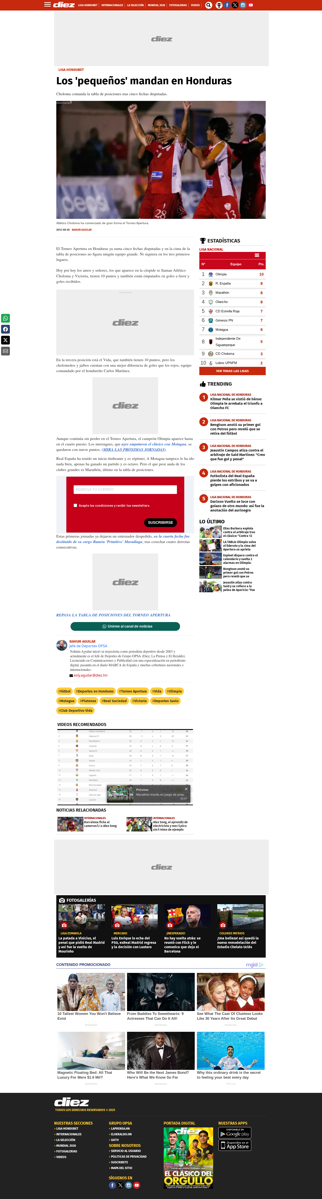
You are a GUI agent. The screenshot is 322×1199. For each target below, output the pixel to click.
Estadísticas (223, 241)
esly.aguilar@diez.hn (91, 675)
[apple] (243, 1145)
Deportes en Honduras (96, 691)
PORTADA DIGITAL (179, 1123)
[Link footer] (71, 1102)
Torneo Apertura (134, 691)
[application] (125, 767)
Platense (89, 701)
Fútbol (65, 691)
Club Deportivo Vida (76, 710)
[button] (5, 318)
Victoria (140, 701)
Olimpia (175, 691)
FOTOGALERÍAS (81, 900)
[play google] (243, 1132)
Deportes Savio (166, 701)
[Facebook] (112, 1185)
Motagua (67, 701)
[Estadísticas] (219, 4)
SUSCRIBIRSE (160, 522)
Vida (157, 691)
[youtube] (136, 1185)
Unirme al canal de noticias (130, 626)
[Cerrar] (186, 789)
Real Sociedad (115, 701)
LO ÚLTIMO (212, 521)
